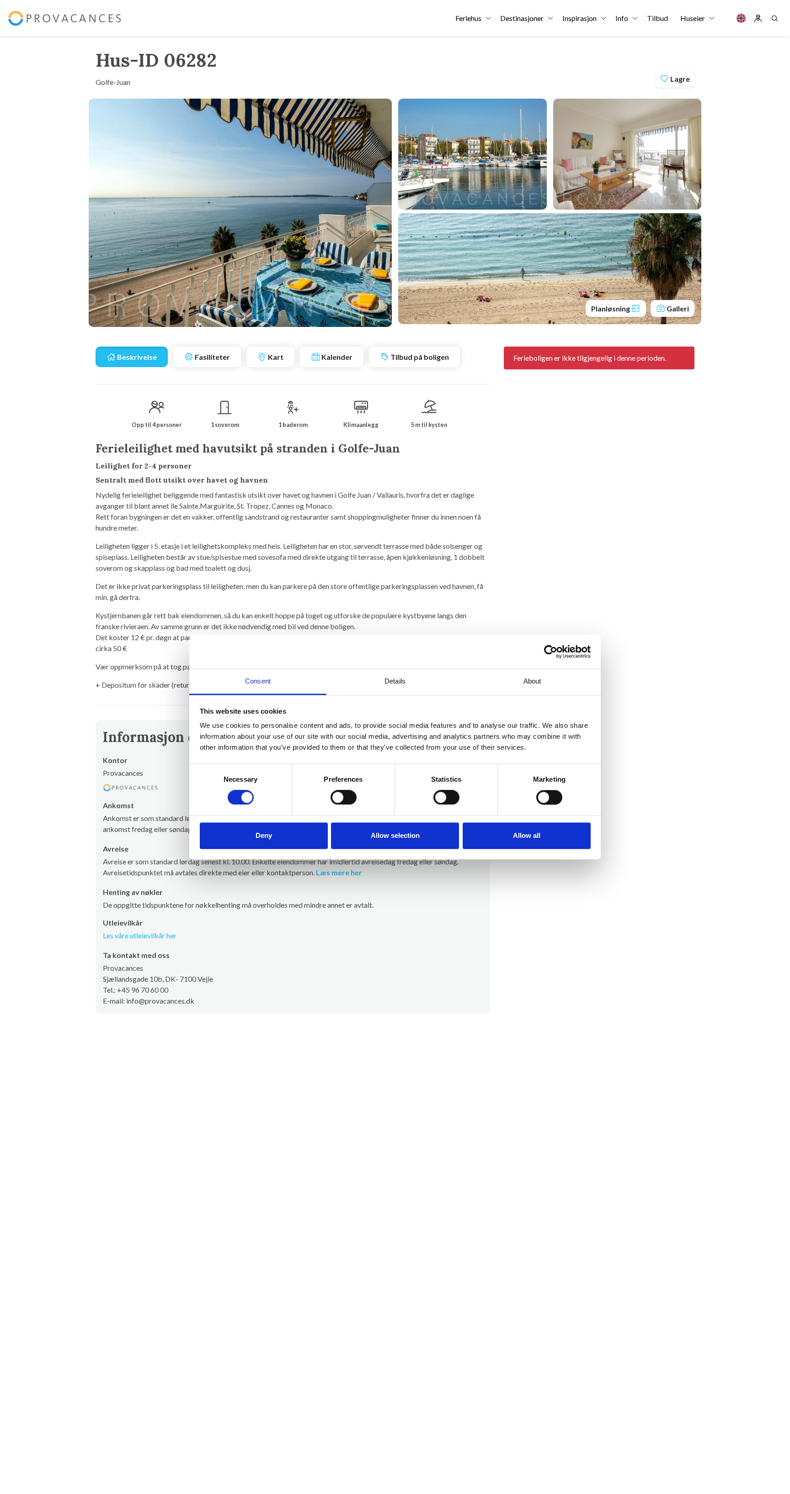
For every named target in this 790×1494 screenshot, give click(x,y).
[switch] (344, 797)
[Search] (774, 18)
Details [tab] (395, 681)
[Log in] (758, 18)
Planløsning (611, 308)
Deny (264, 835)
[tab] (132, 357)
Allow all (526, 835)
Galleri (677, 308)
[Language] (741, 18)
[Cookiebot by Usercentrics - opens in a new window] (551, 651)
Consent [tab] (258, 681)
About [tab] (532, 681)
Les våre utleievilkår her (139, 935)
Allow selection (395, 835)
